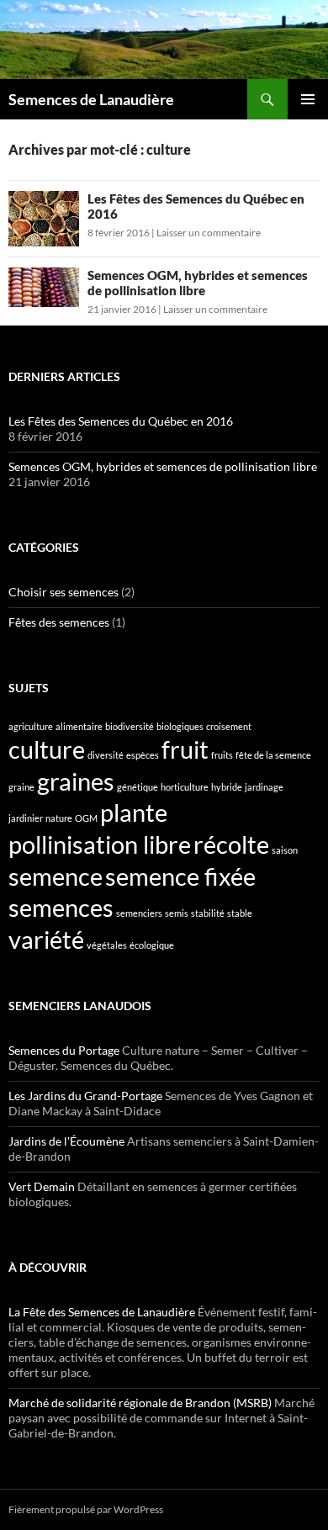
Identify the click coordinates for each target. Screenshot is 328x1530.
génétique (137, 786)
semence (55, 876)
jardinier (25, 818)
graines (75, 781)
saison (285, 849)
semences (61, 907)
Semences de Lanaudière (91, 99)
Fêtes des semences (58, 622)
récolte (231, 844)
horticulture (185, 786)
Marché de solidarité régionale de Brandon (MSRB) (140, 1402)
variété (46, 939)
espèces (142, 754)
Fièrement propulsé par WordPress (85, 1509)
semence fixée (180, 876)
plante (133, 812)
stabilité (208, 913)
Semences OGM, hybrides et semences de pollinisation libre (197, 282)
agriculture (30, 726)
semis (176, 913)
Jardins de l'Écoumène (66, 1141)
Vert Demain (41, 1186)
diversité (105, 754)
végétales (107, 945)
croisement (228, 726)
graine (21, 786)
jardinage (264, 786)
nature (58, 818)
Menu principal (308, 99)
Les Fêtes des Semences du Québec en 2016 (120, 421)
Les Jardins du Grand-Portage (85, 1095)
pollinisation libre (99, 844)
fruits (222, 754)
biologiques (180, 726)
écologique (152, 945)
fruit (185, 749)
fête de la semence (273, 754)
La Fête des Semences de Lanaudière (101, 1312)
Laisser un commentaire (208, 232)
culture (46, 749)
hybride (226, 786)
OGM (86, 818)
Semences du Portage (63, 1050)
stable (239, 913)
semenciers (139, 913)
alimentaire (79, 726)
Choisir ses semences (63, 592)
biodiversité (129, 726)
